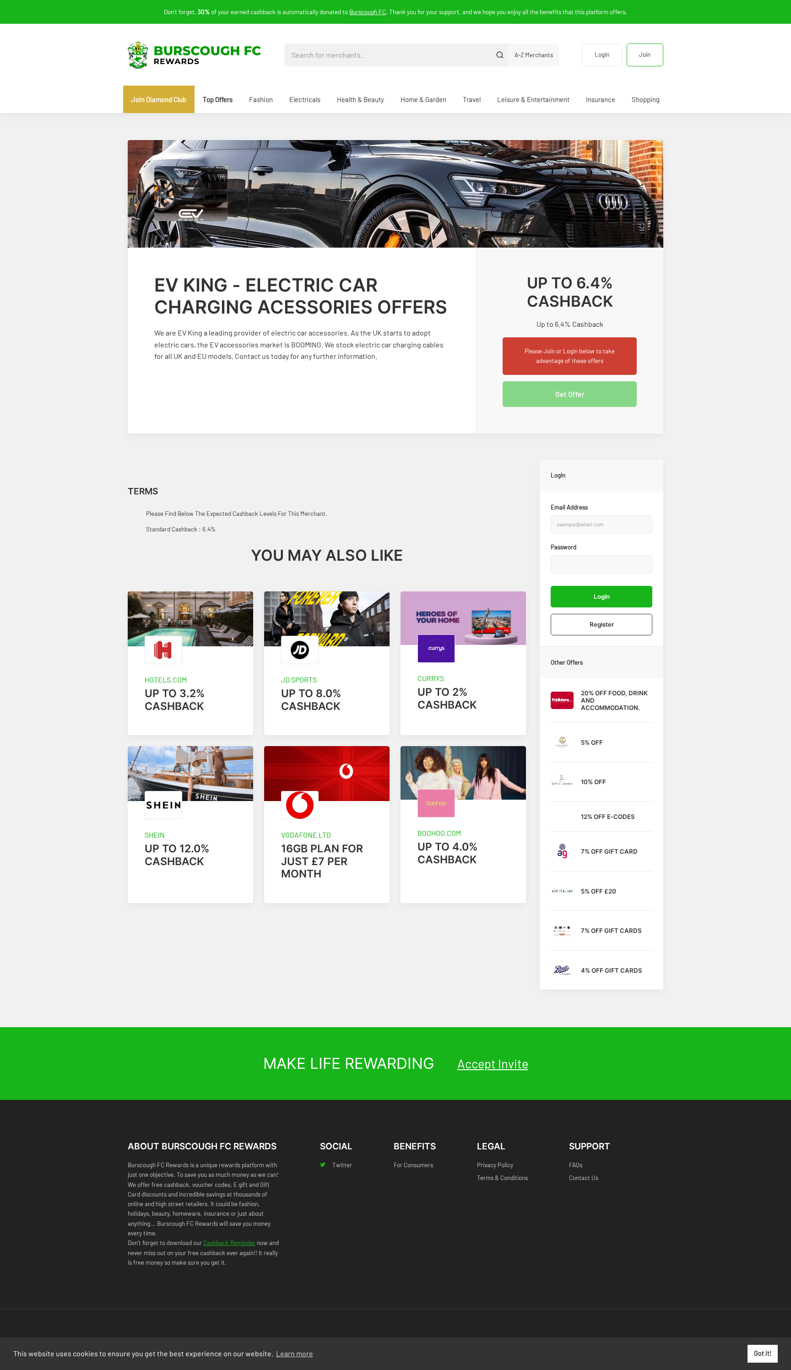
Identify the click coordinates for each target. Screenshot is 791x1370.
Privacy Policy (495, 1165)
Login (602, 54)
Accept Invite (492, 1063)
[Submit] (499, 54)
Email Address (569, 507)
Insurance (600, 99)
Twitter (342, 1165)
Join (644, 54)
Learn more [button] (294, 1353)
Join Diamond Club (158, 99)
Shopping (646, 99)
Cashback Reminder (229, 1242)
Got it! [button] (763, 1353)
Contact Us (583, 1177)
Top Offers (218, 99)
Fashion (261, 99)
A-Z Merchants (534, 55)
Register (602, 624)
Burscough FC (367, 12)
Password (563, 547)
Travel (472, 99)
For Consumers (413, 1165)
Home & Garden (423, 99)
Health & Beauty (360, 99)
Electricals (304, 99)
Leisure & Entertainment (533, 99)
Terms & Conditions (502, 1177)
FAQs (575, 1165)
